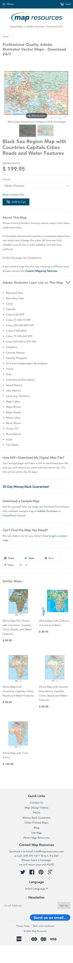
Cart (67, 4)
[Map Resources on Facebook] (31, 873)
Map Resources (39, 931)
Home (5, 36)
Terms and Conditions (43, 926)
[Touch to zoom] (36, 94)
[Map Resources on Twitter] (22, 873)
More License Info (13, 194)
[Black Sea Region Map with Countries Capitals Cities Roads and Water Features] (27, 131)
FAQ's (36, 812)
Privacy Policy (22, 926)
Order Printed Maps (36, 822)
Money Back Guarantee (37, 817)
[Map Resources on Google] (50, 873)
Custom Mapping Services (41, 271)
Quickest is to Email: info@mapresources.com (36, 851)
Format (6, 179)
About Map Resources (36, 837)
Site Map (36, 832)
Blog (36, 827)
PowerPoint (9, 515)
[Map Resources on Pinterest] (41, 873)
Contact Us (36, 802)
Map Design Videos (36, 807)
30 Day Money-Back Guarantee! (26, 487)
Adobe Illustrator (48, 511)
